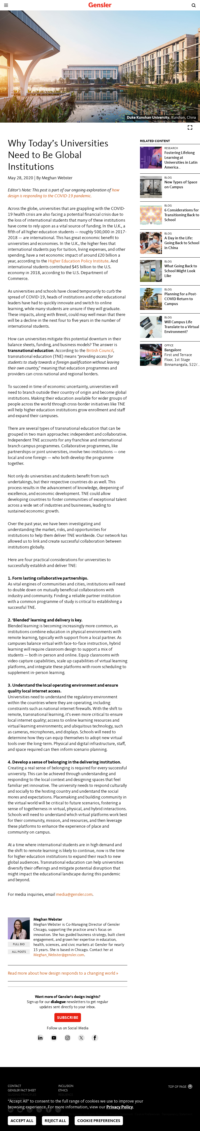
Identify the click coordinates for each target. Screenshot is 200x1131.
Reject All (55, 1121)
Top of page (177, 1086)
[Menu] (6, 5)
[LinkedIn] (40, 1040)
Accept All (21, 1121)
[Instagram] (67, 1040)
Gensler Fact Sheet (22, 1090)
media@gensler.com (74, 894)
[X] (81, 1040)
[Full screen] (190, 128)
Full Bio (19, 944)
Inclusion (65, 1086)
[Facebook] (94, 1040)
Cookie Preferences (98, 1121)
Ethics (63, 1090)
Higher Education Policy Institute (78, 261)
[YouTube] (53, 1040)
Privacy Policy (119, 1107)
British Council (99, 351)
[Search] (193, 5)
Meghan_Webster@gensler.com (58, 955)
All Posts (19, 952)
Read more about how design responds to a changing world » (63, 973)
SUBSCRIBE (67, 1018)
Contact (14, 1086)
